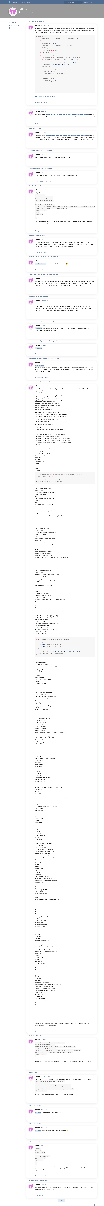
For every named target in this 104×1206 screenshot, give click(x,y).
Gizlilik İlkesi (16, 2)
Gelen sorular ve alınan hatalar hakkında (39, 107)
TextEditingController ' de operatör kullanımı (40, 150)
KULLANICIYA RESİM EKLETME (36, 1035)
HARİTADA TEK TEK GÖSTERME (36, 21)
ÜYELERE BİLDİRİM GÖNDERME (37, 235)
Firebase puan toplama (35, 128)
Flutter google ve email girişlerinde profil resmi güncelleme (44, 321)
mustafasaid (40, 365)
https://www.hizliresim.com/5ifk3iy (45, 96)
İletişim (29, 2)
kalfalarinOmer (41, 264)
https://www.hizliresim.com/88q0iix (77, 114)
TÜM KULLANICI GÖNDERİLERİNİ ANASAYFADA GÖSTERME (43, 257)
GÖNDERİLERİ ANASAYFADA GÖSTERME (39, 296)
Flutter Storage (33, 1072)
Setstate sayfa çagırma (35, 1105)
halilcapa (39, 328)
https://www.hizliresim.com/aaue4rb (56, 114)
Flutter (39, 1112)
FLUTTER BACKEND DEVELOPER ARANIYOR (39, 1180)
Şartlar (23, 2)
